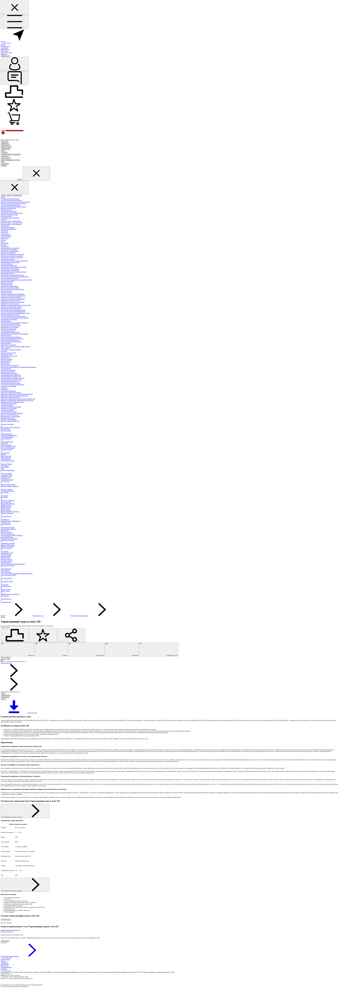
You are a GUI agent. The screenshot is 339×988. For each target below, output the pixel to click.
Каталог (3, 44)
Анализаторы (4, 156)
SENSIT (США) (5, 557)
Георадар (3, 165)
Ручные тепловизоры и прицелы (10, 337)
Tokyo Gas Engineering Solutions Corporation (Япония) (17, 573)
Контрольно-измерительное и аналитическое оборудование (18, 367)
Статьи (3, 241)
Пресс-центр (4, 51)
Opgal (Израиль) (5, 522)
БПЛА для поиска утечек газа (10, 414)
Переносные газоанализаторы (10, 303)
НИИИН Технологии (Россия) (10, 594)
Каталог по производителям (9, 214)
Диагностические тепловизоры (10, 248)
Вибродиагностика (6, 283)
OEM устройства (6, 343)
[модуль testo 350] (6, 663)
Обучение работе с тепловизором (11, 221)
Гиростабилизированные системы (10, 160)
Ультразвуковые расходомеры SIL (11, 375)
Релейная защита (6, 321)
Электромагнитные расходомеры (11, 383)
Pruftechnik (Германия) (7, 540)
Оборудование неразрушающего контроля (13, 203)
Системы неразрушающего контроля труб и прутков (16, 280)
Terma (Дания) (5, 570)
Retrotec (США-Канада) (8, 545)
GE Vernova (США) (6, 475)
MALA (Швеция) (6, 502)
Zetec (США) (4, 584)
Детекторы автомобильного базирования (13, 295)
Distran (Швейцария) (7, 441)
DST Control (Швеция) (7, 448)
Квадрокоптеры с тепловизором (10, 416)
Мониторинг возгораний (8, 345)
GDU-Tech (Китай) (6, 473)
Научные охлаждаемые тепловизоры (12, 256)
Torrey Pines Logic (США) (8, 575)
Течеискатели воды (6, 354)
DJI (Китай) (4, 443)
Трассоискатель (5, 145)
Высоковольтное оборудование (10, 314)
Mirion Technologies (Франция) (10, 511)
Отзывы (3, 699)
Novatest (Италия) (6, 516)
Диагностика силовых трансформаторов (13, 311)
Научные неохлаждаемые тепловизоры (12, 254)
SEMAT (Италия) (6, 554)
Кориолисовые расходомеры (9, 373)
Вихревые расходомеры (8, 372)
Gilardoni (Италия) (6, 476)
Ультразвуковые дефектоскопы (10, 268)
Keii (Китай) (4, 495)
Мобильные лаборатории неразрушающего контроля (16, 394)
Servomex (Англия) (6, 559)
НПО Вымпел (5, 596)
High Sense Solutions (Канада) (9, 486)
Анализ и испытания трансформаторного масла (15, 313)
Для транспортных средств (9, 411)
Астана (3, 41)
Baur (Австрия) (5, 429)
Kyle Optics (4, 497)
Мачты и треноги (5, 158)
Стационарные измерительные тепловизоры (14, 260)
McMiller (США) (6, 505)
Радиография (5, 163)
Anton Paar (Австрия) (7, 424)
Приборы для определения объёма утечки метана (15, 305)
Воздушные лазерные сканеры (10, 287)
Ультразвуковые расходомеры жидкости (13, 378)
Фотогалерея (4, 243)
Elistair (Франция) (6, 456)
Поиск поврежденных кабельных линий (13, 310)
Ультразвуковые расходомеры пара (11, 380)
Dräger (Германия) (6, 445)
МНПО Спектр (5, 591)
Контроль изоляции (7, 359)
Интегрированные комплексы (10, 340)
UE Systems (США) (6, 578)
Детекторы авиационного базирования (12, 294)
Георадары (4, 351)
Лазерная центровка (7, 284)
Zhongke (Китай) (6, 586)
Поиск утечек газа (6, 210)
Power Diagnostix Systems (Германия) (12, 535)
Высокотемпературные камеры (10, 262)
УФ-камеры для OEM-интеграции (11, 407)
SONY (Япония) (6, 562)
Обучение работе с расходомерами (11, 224)
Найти (19, 179)
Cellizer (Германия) (6, 434)
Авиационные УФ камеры (9, 408)
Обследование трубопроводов (10, 365)
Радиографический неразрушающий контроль (14, 276)
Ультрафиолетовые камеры (9, 211)
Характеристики (5, 695)
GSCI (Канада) (5, 478)
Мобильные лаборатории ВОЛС (10, 397)
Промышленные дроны (8, 418)
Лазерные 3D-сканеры (7, 281)
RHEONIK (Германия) (7, 546)
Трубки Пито (5, 389)
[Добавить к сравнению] (15, 635)
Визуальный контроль (7, 273)
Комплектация (5, 697)
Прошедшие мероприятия (8, 229)
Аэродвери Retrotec (6, 264)
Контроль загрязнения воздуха (10, 421)
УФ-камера (4, 152)
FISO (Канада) (5, 465)
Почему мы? (4, 232)
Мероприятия (5, 49)
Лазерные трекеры (6, 291)
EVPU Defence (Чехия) (7, 461)
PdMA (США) (5, 530)
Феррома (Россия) (6, 602)
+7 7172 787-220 (5, 43)
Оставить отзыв (5, 919)
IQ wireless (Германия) (7, 491)
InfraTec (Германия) (6, 489)
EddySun (3, 454)
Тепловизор (4, 141)
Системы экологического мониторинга (12, 384)
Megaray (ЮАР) (5, 508)
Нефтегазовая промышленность (10, 930)
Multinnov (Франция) (7, 513)
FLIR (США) (4, 467)
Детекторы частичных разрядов (10, 324)
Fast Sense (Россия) (6, 464)
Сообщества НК (5, 237)
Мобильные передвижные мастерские (12, 402)
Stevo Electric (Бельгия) (7, 565)
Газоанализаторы (6, 368)
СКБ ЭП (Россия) (6, 599)
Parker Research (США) (7, 527)
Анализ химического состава (9, 278)
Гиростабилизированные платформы (12, 338)
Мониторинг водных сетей (9, 356)
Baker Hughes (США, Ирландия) (10, 427)
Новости (3, 240)
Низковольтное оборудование (10, 327)
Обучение (4, 219)
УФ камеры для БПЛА (7, 410)
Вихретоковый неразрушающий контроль (13, 272)
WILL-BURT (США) (7, 581)
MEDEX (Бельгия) (6, 507)
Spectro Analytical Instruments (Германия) (13, 564)
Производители (5, 46)
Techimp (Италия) (6, 569)
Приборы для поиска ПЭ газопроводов (12, 302)
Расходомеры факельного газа (10, 381)
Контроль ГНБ (5, 362)
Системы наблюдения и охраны (10, 205)
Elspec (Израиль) (6, 457)
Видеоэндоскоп (5, 149)
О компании (4, 48)
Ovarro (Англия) (5, 524)
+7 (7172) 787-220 (6, 958)
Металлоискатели (6, 361)
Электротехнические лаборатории (11, 392)
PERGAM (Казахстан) (7, 534)
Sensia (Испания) (6, 556)
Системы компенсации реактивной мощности (15, 322)
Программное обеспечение (9, 265)
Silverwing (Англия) (7, 561)
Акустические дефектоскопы (9, 286)
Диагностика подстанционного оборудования (14, 318)
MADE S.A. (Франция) (8, 500)
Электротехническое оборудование (10, 154)
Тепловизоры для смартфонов (10, 251)
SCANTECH (4, 551)
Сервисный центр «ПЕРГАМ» (10, 218)
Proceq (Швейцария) (7, 537)
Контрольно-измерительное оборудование (13, 206)
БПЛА (3, 150)
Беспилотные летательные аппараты (12, 213)
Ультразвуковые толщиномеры (10, 270)
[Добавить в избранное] (43, 635)
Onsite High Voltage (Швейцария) (10, 521)
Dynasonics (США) (6, 449)
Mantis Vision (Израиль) (8, 503)
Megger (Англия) (6, 510)
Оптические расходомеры (8, 386)
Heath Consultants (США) (8, 484)
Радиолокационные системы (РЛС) (11, 341)
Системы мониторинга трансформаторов (13, 316)
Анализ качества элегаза (8, 330)
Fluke (2, 468)
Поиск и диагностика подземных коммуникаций (15, 202)
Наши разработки (6, 235)
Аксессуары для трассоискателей (11, 349)
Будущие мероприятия (7, 227)
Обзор (3, 693)
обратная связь (5, 56)
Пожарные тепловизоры (8, 253)
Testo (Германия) (6, 572)
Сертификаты (5, 233)
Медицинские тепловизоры (9, 249)
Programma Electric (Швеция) (9, 538)
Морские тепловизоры (7, 259)
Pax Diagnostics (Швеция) (8, 529)
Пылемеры (4, 387)
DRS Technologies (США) (8, 446)
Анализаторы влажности (8, 370)
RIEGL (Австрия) (6, 548)
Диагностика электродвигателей (10, 308)
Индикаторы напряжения (8, 329)
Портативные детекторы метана (10, 300)
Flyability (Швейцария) (7, 470)
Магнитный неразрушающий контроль (12, 275)
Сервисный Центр (6, 52)
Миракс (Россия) (6, 589)
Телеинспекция (5, 357)
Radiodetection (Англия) (8, 543)
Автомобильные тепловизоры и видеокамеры (14, 334)
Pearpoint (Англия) (6, 532)
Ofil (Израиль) (5, 519)
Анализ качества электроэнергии (11, 326)
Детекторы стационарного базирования (13, 299)
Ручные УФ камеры (7, 405)
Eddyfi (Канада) (5, 453)
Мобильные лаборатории (8, 208)
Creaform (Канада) (6, 438)
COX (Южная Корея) (7, 437)
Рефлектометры (5, 364)
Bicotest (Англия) (6, 430)
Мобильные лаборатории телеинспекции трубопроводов (18, 399)
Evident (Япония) (6, 459)
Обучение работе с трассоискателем (11, 222)
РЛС (2, 162)
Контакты (4, 54)
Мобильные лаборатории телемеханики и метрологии (17, 400)
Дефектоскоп (4, 143)
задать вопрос (5, 941)
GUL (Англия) (5, 481)
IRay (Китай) (4, 492)
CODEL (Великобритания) (9, 435)
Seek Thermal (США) (7, 553)
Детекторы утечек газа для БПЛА (11, 297)
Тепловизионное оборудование (10, 199)
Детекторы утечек (6, 147)
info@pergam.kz (5, 959)
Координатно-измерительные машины (12, 289)
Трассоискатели (5, 348)
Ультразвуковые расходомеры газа (11, 376)
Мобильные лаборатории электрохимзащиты (14, 395)
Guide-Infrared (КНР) (7, 480)
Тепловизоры (5, 246)
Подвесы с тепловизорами (9, 419)
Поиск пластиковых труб (8, 353)
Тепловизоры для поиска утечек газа (12, 257)
